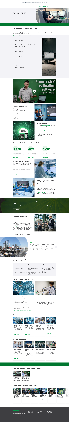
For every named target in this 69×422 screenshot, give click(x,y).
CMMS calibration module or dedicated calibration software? (60, 395)
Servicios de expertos (17, 349)
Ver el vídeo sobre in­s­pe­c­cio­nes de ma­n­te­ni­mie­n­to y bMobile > (23, 310)
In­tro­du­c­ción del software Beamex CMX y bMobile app (25, 378)
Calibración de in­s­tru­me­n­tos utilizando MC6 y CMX (17, 378)
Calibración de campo (30, 411)
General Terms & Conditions (44, 420)
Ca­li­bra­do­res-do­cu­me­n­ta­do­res (18, 326)
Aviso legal (38, 420)
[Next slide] (56, 247)
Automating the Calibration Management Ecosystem (50, 396)
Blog (38, 412)
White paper (38, 413)
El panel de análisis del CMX (41, 192)
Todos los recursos (39, 411)
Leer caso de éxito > (16, 157)
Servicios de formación (51, 349)
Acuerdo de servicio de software (29, 350)
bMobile (45, 126)
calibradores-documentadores (46, 125)
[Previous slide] (13, 247)
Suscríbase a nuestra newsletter (51, 413)
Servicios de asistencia (40, 349)
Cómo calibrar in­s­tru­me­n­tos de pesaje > (41, 306)
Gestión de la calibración (31, 413)
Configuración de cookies (52, 420)
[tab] (17, 36)
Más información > (16, 334)
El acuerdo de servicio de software (18, 226)
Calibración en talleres (30, 412)
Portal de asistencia (49, 412)
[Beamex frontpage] (16, 410)
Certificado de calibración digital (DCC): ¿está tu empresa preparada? (25, 396)
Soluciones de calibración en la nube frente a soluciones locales (43, 396)
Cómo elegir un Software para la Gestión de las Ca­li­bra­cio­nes (34, 396)
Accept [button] (44, 6)
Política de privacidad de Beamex (32, 420)
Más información (16, 209)
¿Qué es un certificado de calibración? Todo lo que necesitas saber (17, 395)
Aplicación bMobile (28, 325)
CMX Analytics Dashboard (38, 326)
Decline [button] (47, 6)
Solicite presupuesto (49, 411)
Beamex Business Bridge (41, 130)
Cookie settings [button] (41, 6)
